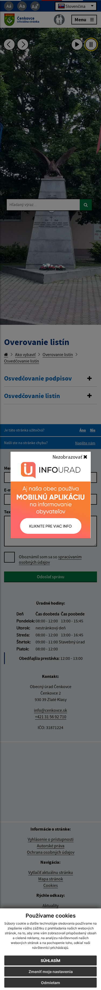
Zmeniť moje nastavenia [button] (51, 971)
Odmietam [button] (50, 982)
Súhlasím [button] (50, 960)
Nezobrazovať (68, 457)
